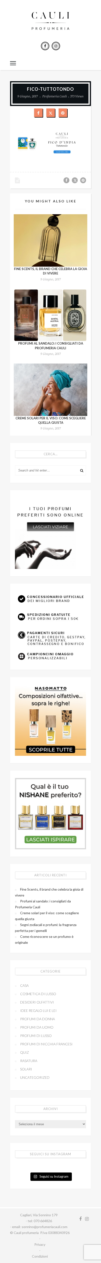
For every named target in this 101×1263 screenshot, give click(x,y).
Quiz (24, 1052)
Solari (26, 1069)
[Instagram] (56, 46)
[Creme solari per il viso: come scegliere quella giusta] (50, 390)
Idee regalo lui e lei (38, 1010)
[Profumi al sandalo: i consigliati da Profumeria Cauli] (50, 315)
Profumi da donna (37, 1019)
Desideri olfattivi (37, 1002)
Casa (24, 985)
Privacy (39, 1244)
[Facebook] (45, 46)
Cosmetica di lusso (38, 994)
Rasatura (28, 1061)
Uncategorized (35, 1077)
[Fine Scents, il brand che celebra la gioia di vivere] (50, 240)
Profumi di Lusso (36, 1036)
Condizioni (40, 1256)
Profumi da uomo (36, 1027)
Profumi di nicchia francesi (46, 1044)
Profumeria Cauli (54, 96)
